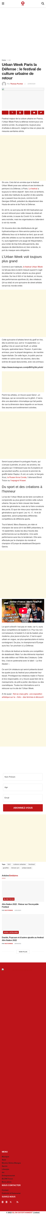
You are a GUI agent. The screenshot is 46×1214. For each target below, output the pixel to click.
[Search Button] (42, 3)
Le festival (32, 188)
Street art (15, 868)
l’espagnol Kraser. (18, 480)
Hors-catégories (11, 932)
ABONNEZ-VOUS (23, 808)
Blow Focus (9, 899)
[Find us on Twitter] (11, 1202)
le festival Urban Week (33, 266)
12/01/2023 (17, 910)
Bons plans (6, 1182)
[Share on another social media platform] (41, 113)
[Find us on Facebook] (2, 1202)
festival (32, 864)
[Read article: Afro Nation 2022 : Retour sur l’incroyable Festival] (23, 891)
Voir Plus (23, 951)
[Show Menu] (3, 3)
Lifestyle (5, 1169)
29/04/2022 (17, 943)
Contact (5, 1190)
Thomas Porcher (16, 84)
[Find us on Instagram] (6, 1202)
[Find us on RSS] (17, 1202)
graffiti (6, 868)
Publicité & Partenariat (11, 1193)
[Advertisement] (23, 32)
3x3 (9, 864)
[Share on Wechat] (27, 113)
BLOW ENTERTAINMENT (22, 1213)
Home (4, 60)
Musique (5, 1157)
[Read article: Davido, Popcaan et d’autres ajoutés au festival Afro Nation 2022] (23, 924)
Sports (4, 1166)
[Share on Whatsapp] (20, 113)
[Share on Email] (34, 113)
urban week (26, 868)
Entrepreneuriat (8, 1176)
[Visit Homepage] (22, 3)
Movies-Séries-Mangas (11, 1163)
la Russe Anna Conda (16, 477)
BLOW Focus (7, 1179)
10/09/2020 (31, 84)
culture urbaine (19, 864)
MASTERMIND (9, 910)
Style (4, 1160)
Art (9, 60)
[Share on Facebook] (5, 113)
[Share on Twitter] (12, 113)
